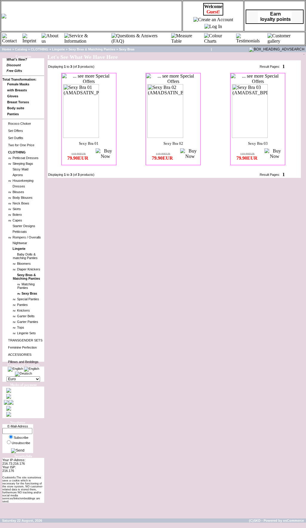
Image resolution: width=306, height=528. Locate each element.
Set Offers (15, 131)
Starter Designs (24, 226)
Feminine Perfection (22, 347)
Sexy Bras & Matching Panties (91, 49)
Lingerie (58, 49)
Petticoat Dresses (26, 158)
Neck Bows (21, 203)
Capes (17, 220)
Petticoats (20, 231)
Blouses (18, 192)
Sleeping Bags (23, 163)
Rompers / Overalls (27, 237)
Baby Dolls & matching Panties (25, 256)
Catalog (21, 49)
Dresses (19, 186)
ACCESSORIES (19, 354)
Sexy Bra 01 (89, 143)
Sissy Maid (20, 169)
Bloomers (24, 263)
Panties (22, 305)
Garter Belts (26, 316)
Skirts (17, 209)
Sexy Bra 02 (173, 143)
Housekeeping (23, 180)
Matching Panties (26, 286)
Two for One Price (21, 145)
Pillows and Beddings (23, 362)
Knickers (23, 310)
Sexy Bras (126, 49)
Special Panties (28, 299)
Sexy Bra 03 (258, 143)
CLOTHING (39, 49)
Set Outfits (15, 138)
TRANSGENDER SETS (25, 340)
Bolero (17, 214)
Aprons (18, 175)
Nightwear (20, 243)
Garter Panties (27, 322)
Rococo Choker (19, 123)
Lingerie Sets (26, 333)
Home (6, 49)
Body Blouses (23, 197)
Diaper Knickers (28, 269)
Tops (20, 327)
